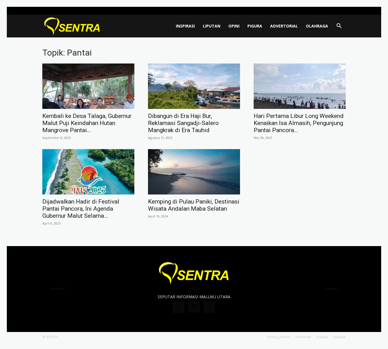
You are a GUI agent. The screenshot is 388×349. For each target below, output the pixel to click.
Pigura (254, 26)
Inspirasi (185, 26)
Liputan (211, 26)
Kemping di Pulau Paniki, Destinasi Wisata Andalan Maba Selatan (193, 205)
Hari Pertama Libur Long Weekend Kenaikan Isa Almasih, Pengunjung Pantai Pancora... (299, 123)
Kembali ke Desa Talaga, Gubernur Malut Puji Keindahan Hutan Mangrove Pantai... (87, 123)
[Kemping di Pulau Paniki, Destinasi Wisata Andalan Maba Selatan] (194, 171)
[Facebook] (322, 11)
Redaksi (339, 337)
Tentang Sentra (278, 337)
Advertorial (284, 26)
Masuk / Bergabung (299, 11)
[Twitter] (341, 11)
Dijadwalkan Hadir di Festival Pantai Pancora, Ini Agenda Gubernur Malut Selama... (80, 208)
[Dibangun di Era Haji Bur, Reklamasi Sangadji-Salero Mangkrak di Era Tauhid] (194, 86)
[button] (339, 26)
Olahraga (317, 26)
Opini (233, 26)
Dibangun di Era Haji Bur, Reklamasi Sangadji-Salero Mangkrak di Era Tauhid (183, 123)
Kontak (322, 337)
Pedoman (303, 337)
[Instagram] (332, 11)
